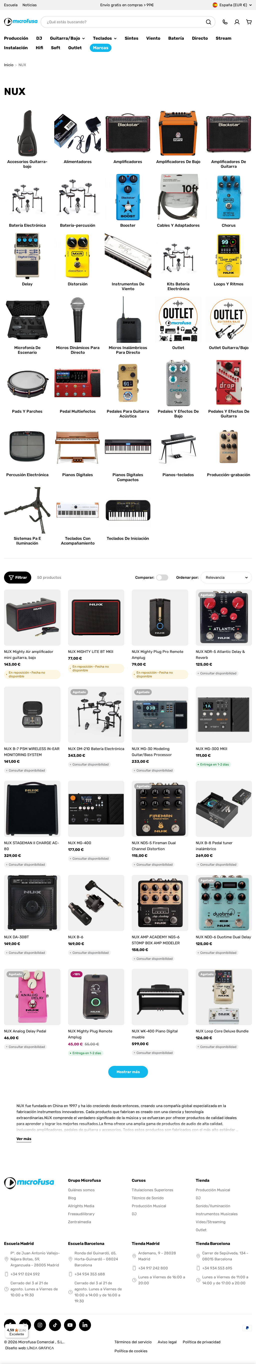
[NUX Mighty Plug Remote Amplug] (96, 997)
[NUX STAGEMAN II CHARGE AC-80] (32, 809)
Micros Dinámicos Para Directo (78, 350)
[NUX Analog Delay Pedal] (32, 997)
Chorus (229, 225)
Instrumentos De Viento (128, 286)
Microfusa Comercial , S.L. (41, 1342)
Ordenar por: (187, 577)
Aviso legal (167, 1342)
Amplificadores (128, 161)
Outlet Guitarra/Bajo (228, 347)
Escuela (11, 5)
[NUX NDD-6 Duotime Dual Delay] (224, 903)
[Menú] (25, 1327)
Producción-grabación (228, 474)
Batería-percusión (77, 225)
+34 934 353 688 (89, 1274)
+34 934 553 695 (217, 1268)
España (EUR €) (233, 5)
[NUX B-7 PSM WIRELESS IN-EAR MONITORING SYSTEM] (32, 715)
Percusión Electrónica (27, 474)
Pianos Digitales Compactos (127, 477)
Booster (128, 225)
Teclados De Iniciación (128, 538)
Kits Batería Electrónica (178, 286)
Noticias (29, 5)
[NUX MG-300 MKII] (224, 715)
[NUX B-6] (96, 903)
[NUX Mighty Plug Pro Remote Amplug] (160, 617)
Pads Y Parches (27, 411)
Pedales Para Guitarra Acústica (128, 413)
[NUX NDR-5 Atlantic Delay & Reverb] (224, 617)
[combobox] (128, 22)
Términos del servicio (133, 1342)
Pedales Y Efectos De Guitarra (228, 413)
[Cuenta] (237, 22)
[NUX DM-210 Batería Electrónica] (96, 715)
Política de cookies (131, 1351)
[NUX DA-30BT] (32, 903)
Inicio (9, 65)
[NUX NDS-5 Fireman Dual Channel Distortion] (160, 809)
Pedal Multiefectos (78, 411)
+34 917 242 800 (153, 1268)
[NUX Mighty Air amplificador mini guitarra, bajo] (32, 617)
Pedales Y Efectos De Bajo (178, 413)
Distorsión (78, 284)
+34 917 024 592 (25, 1274)
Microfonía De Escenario (27, 350)
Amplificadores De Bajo (178, 161)
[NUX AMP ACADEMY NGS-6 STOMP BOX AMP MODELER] (160, 903)
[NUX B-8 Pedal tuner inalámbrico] (224, 809)
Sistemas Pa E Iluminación (27, 541)
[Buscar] (209, 22)
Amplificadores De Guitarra (228, 164)
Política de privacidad (201, 1342)
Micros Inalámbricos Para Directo (128, 350)
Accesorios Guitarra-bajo (27, 164)
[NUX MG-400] (96, 809)
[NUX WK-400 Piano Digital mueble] (160, 997)
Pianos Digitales (77, 474)
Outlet (178, 347)
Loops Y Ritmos (229, 284)
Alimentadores (78, 161)
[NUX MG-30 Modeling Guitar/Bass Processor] (160, 715)
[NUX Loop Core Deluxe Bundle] (224, 997)
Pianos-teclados (178, 474)
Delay (27, 284)
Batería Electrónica (27, 225)
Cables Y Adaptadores (178, 225)
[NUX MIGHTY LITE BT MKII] (96, 617)
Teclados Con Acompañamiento (77, 541)
